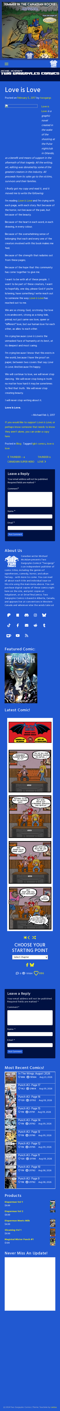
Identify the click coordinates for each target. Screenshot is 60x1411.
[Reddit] (35, 625)
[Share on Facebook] (27, 965)
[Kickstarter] (17, 615)
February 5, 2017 (26, 98)
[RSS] (26, 636)
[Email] (26, 625)
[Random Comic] (34, 938)
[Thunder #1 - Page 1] (25, 938)
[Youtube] (17, 636)
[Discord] (26, 615)
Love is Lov (24, 201)
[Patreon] (9, 615)
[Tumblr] (44, 625)
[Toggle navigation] (6, 63)
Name (11, 511)
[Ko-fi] (9, 636)
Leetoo (54, 1407)
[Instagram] (35, 615)
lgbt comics (39, 444)
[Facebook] (17, 625)
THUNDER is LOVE (44, 459)
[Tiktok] (9, 625)
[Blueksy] (44, 615)
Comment (13, 489)
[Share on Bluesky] (32, 965)
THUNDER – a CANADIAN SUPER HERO (21, 459)
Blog (18, 444)
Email (10, 523)
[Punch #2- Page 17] (29, 938)
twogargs (45, 98)
